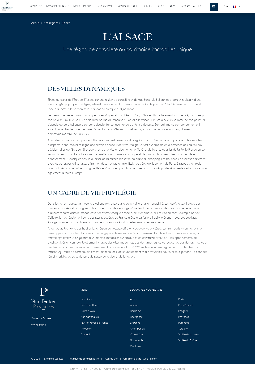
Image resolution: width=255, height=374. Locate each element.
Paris (181, 299)
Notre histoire (82, 6)
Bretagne (135, 323)
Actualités (86, 328)
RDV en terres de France (94, 323)
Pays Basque (185, 305)
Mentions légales (53, 359)
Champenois (137, 328)
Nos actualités (191, 6)
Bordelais (135, 311)
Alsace (134, 305)
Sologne (183, 328)
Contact (85, 334)
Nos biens (35, 6)
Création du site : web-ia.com (140, 359)
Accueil (35, 23)
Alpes (133, 299)
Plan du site (111, 359)
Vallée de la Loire (188, 334)
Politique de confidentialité (84, 359)
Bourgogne (136, 317)
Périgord (183, 311)
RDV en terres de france (159, 6)
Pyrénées (183, 323)
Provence (183, 317)
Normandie (136, 340)
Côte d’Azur (137, 334)
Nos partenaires (128, 6)
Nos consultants (57, 6)
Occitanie (135, 346)
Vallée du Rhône (187, 340)
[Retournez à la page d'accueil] (7, 6)
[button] (237, 6)
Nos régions (105, 6)
